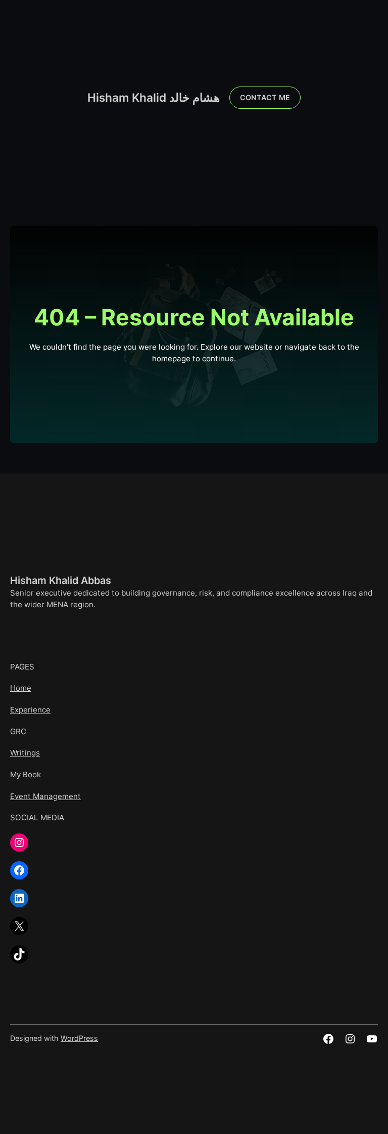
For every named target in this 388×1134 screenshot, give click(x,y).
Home (20, 688)
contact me (265, 97)
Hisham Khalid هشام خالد (153, 97)
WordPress (79, 1038)
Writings (25, 753)
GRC (18, 731)
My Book (25, 774)
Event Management (45, 796)
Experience (30, 710)
